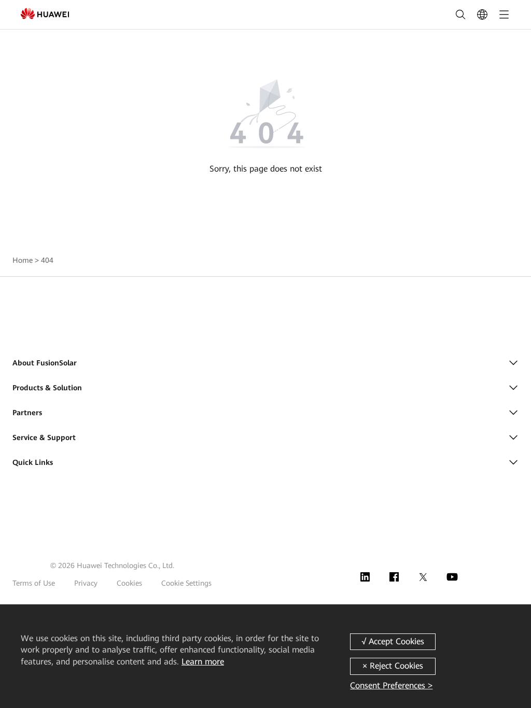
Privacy (85, 583)
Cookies (129, 583)
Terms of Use (33, 583)
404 (47, 260)
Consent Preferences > (391, 686)
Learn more (202, 662)
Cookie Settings (186, 583)
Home (22, 260)
